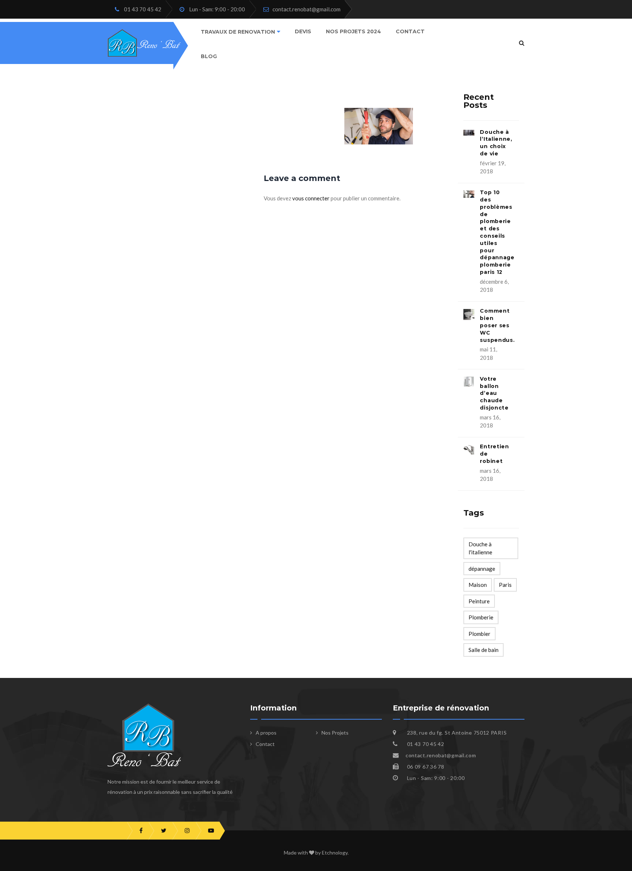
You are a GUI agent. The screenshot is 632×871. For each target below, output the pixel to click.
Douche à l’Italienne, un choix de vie (496, 143)
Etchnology (334, 852)
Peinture (479, 601)
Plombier (479, 633)
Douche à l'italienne (480, 548)
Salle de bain (484, 649)
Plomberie (481, 617)
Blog (209, 56)
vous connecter (311, 198)
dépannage (482, 568)
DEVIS (303, 31)
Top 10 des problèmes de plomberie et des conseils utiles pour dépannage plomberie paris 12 (497, 232)
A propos (266, 732)
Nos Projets (335, 732)
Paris (505, 584)
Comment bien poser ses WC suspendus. (497, 325)
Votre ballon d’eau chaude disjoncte (494, 393)
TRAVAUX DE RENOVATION (238, 32)
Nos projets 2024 (353, 31)
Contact (410, 31)
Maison (478, 584)
